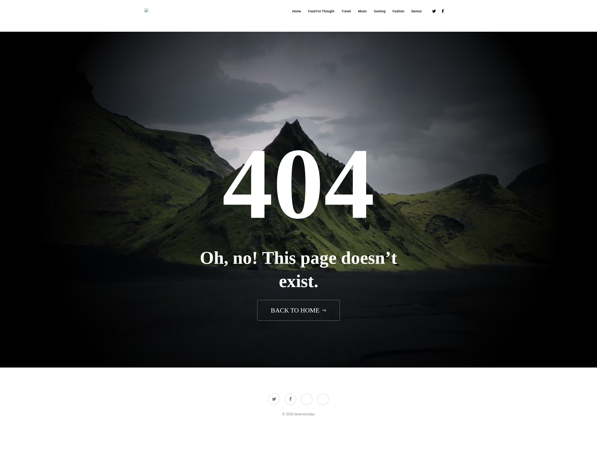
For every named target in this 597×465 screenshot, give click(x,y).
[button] (298, 310)
